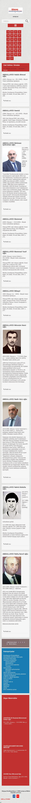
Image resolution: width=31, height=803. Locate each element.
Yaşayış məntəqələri (9, 675)
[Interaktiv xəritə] (18, 796)
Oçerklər (6, 680)
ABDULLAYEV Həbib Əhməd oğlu (14, 75)
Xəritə (5, 688)
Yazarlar (8, 666)
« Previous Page (11, 642)
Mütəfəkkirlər (9, 663)
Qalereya (6, 686)
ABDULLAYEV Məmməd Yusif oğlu (15, 252)
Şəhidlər (8, 671)
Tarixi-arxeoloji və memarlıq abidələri (14, 674)
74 (7, 644)
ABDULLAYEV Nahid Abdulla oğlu (14, 488)
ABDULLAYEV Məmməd (12, 219)
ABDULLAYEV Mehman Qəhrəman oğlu (12, 144)
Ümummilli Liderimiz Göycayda (12, 657)
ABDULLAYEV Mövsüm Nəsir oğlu (14, 326)
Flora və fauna (7, 678)
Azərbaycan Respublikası (11, 655)
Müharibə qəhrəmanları (11, 68)
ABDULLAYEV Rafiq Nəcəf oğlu (15, 554)
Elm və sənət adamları (12, 664)
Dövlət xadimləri (10, 661)
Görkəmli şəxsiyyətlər (10, 660)
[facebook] (14, 796)
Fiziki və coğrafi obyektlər (11, 677)
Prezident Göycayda (9, 658)
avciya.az (15, 16)
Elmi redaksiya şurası (10, 689)
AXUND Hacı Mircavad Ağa (12, 774)
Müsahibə (6, 685)
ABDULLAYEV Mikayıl (11, 291)
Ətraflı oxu (8, 100)
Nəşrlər (5, 683)
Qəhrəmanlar (22, 68)
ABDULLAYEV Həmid (11, 111)
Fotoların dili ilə (8, 681)
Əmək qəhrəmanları (9, 672)
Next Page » (13, 644)
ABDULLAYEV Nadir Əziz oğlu (15, 399)
